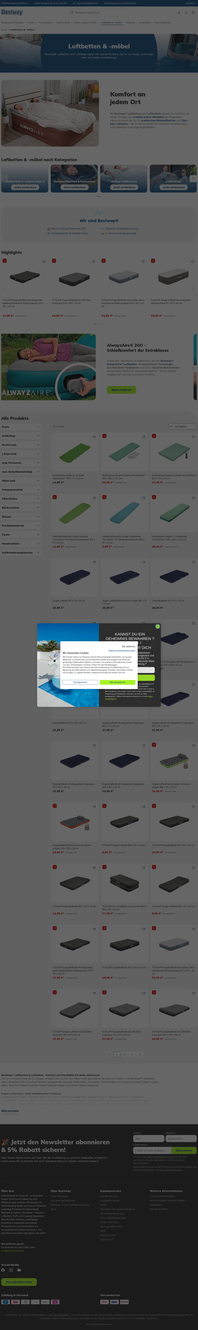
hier (123, 672)
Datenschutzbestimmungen (122, 650)
